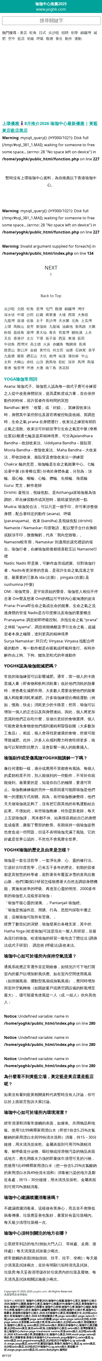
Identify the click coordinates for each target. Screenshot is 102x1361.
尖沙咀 (53, 32)
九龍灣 (9, 320)
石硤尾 (80, 350)
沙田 (30, 314)
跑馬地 (51, 361)
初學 (74, 32)
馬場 (90, 361)
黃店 (23, 32)
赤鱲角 (58, 344)
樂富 (20, 356)
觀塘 (49, 38)
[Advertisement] (51, 84)
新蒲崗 (41, 326)
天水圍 (64, 320)
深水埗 (9, 314)
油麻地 (67, 326)
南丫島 (51, 367)
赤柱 (30, 361)
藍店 (21, 38)
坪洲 (30, 367)
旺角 (33, 32)
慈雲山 (9, 350)
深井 (71, 361)
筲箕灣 (64, 332)
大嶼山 (19, 361)
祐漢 (62, 356)
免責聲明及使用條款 (16, 1294)
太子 (39, 320)
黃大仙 (41, 332)
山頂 (39, 361)
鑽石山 (32, 356)
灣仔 (81, 308)
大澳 (39, 367)
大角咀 (83, 314)
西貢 (62, 338)
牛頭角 (9, 344)
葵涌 (20, 320)
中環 (20, 314)
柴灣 (30, 332)
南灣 (52, 356)
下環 (39, 338)
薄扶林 (73, 356)
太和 (7, 361)
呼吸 (40, 38)
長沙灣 (51, 320)
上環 (7, 326)
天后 (7, 338)
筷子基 (51, 338)
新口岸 (22, 350)
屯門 (49, 308)
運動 (78, 38)
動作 (68, 38)
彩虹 (62, 361)
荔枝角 (19, 332)
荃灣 (39, 308)
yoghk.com (40, 1291)
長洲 (82, 344)
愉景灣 (19, 367)
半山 (84, 356)
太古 (30, 338)
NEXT (51, 267)
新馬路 (80, 326)
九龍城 (54, 326)
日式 (42, 32)
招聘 (65, 32)
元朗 (20, 308)
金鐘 (33, 350)
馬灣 (81, 361)
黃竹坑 (45, 350)
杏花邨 (64, 367)
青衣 (52, 332)
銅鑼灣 (85, 32)
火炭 (46, 344)
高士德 (35, 344)
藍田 (81, 338)
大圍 (91, 326)
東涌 (71, 338)
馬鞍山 (19, 326)
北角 (75, 320)
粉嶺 (7, 332)
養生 (59, 38)
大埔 (62, 314)
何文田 (58, 350)
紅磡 (39, 314)
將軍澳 (51, 314)
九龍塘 (9, 356)
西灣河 (22, 344)
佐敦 (30, 320)
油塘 (69, 350)
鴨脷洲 (71, 344)
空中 (11, 38)
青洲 (7, 367)
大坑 (43, 356)
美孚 (91, 350)
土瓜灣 (86, 320)
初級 (30, 38)
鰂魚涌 (77, 332)
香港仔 (19, 338)
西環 (71, 314)
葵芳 (30, 326)
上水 (88, 332)
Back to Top (51, 295)
